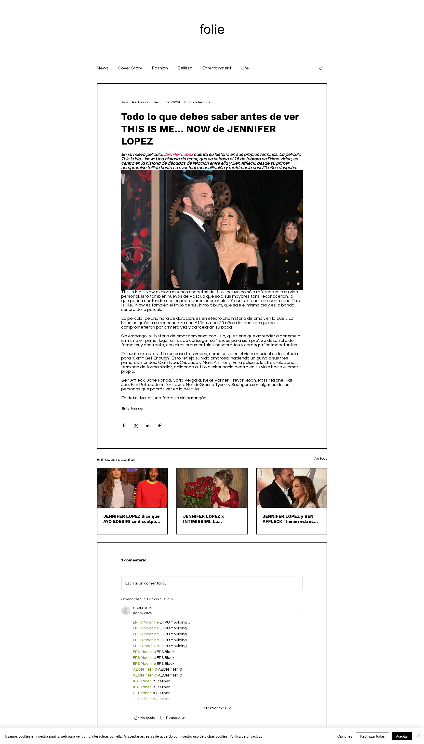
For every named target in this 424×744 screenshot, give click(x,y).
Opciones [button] (344, 736)
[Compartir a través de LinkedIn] (147, 425)
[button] (321, 68)
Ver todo (320, 458)
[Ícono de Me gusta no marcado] (136, 718)
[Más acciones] (300, 611)
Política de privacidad (246, 736)
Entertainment (216, 68)
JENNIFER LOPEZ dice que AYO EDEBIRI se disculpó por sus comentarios (131, 519)
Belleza (185, 68)
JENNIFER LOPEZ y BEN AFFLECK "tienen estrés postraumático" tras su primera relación (288, 519)
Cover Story (130, 68)
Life (245, 68)
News (102, 68)
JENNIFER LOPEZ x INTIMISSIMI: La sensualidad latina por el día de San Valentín (209, 519)
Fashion (160, 68)
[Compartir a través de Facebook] (123, 425)
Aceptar (402, 736)
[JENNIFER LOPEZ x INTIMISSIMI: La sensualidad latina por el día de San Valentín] (212, 488)
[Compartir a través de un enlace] (159, 425)
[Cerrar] (418, 736)
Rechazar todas (372, 736)
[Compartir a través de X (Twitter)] (135, 425)
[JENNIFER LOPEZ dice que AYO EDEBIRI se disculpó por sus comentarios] (132, 488)
